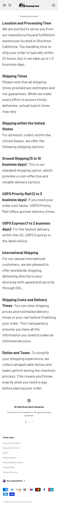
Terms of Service (10, 472)
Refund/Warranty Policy (13, 462)
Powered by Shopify (24, 502)
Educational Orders (11, 448)
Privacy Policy (8, 467)
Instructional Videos (11, 443)
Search (6, 453)
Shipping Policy (9, 457)
